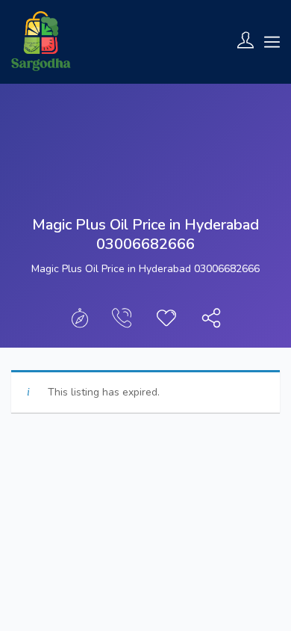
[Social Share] (211, 322)
